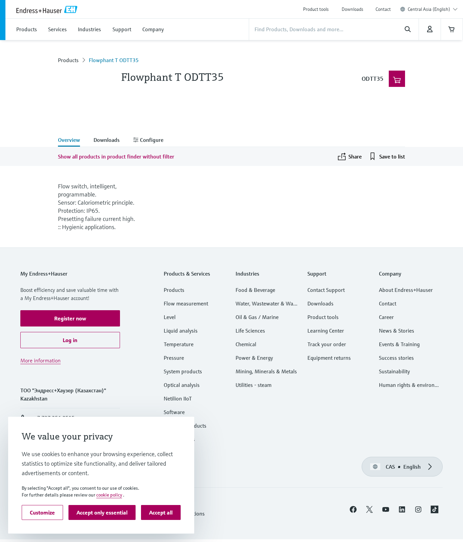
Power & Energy (254, 357)
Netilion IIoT (178, 398)
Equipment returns (329, 357)
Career (386, 317)
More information (40, 360)
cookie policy (109, 495)
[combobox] (432, 9)
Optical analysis (182, 384)
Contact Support (326, 289)
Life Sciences (250, 330)
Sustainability (394, 371)
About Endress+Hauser (406, 289)
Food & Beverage (255, 289)
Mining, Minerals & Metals (266, 371)
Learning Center (325, 330)
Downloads (352, 9)
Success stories (396, 357)
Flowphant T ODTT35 (114, 60)
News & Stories (396, 330)
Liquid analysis (181, 330)
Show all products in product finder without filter (116, 156)
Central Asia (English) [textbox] (429, 9)
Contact (383, 9)
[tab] (72, 140)
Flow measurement (186, 303)
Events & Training (399, 344)
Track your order (326, 344)
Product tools (316, 9)
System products (183, 371)
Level (170, 317)
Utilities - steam (253, 384)
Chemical (246, 344)
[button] (70, 318)
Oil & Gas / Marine (257, 317)
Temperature (179, 344)
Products (68, 60)
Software (174, 412)
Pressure (174, 357)
